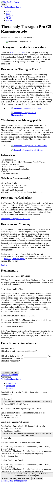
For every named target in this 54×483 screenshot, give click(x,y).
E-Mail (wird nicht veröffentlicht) (19, 351)
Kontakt (9, 20)
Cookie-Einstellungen (9, 374)
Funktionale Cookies (12, 431)
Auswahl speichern (9, 478)
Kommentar (10, 361)
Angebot (9, 16)
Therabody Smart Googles (14, 259)
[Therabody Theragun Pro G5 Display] (27, 150)
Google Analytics (11, 456)
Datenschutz (11, 383)
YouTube (7, 438)
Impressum (10, 386)
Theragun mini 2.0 (17, 52)
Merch (8, 18)
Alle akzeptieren (24, 478)
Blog (8, 13)
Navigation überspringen (11, 7)
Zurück (4, 265)
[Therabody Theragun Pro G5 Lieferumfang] (29, 108)
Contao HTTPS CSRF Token (16, 404)
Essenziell (8, 399)
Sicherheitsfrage (12, 356)
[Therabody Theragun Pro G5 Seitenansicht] (29, 146)
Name (8, 348)
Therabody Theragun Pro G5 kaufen (15, 219)
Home (8, 11)
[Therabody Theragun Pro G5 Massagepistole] (29, 115)
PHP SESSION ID (11, 418)
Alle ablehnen (37, 478)
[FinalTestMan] (10, 2)
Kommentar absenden (10, 372)
